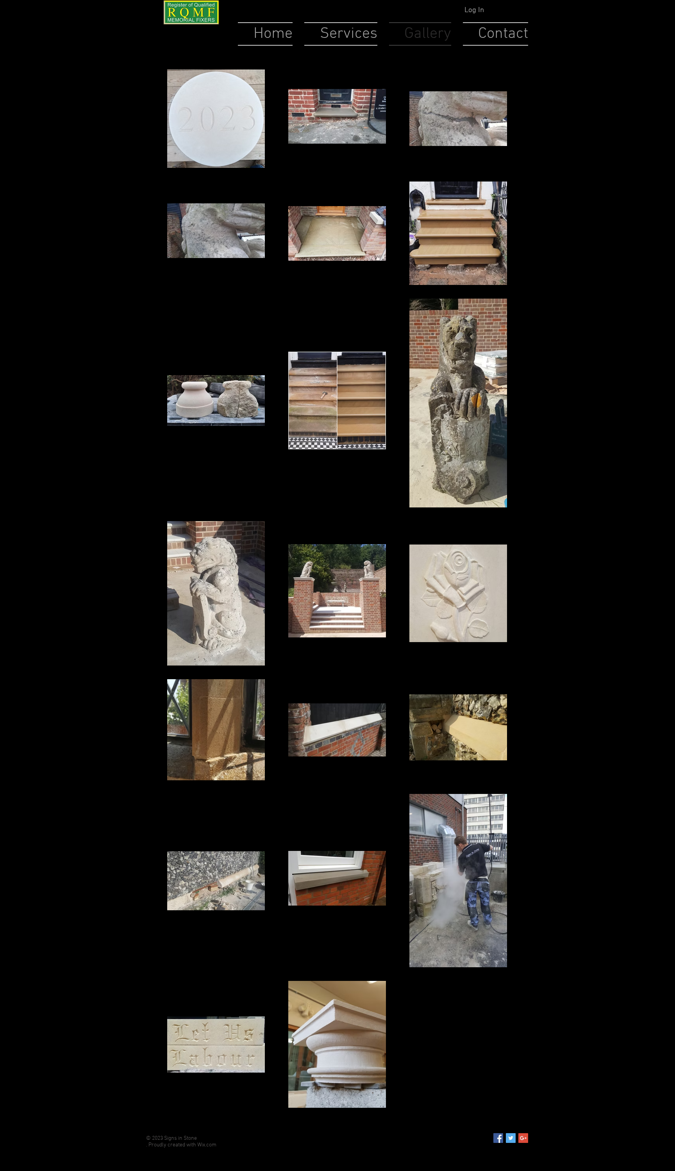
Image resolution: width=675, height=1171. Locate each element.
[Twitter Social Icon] (511, 1138)
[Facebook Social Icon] (498, 1138)
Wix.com (206, 1145)
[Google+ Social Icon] (523, 1138)
